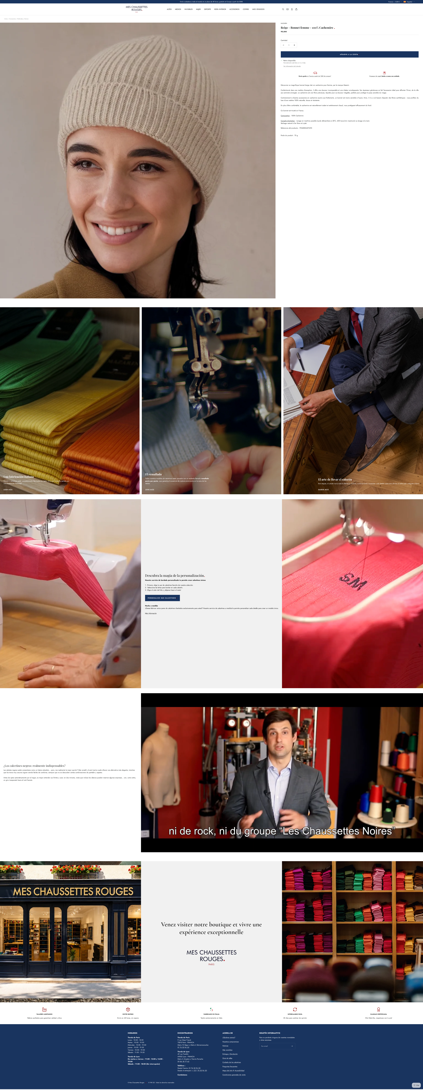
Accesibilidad (239, 1070)
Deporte (207, 9)
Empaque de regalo (384, 76)
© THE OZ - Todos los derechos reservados (161, 1083)
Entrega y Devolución (230, 1054)
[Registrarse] (292, 1046)
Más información (151, 613)
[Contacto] (287, 9)
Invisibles (189, 9)
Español (410, 2)
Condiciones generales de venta (234, 1075)
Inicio (6, 19)
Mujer (198, 9)
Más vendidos (258, 9)
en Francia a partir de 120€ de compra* (315, 76)
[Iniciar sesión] (292, 9)
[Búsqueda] (283, 9)
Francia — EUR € (394, 2)
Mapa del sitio (228, 1070)
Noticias (225, 1046)
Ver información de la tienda (292, 66)
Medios (178, 9)
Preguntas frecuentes (230, 1066)
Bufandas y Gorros (22, 19)
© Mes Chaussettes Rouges (136, 1083)
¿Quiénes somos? (229, 1037)
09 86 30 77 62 (183, 1061)
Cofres (246, 9)
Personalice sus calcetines (162, 598)
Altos (169, 9)
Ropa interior (220, 9)
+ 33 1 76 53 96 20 (199, 1070)
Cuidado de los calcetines (232, 1062)
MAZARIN (284, 23)
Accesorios (234, 9)
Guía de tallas (227, 1058)
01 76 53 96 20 (183, 1047)
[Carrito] (296, 9)
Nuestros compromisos (231, 1041)
